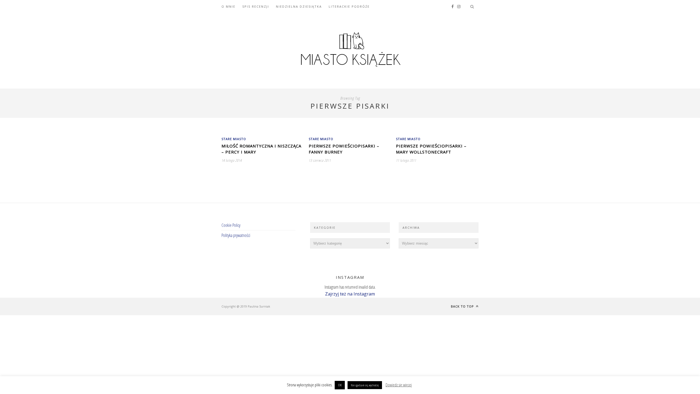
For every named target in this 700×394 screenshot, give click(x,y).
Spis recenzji (255, 6)
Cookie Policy (230, 225)
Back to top (463, 306)
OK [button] (340, 385)
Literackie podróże (349, 6)
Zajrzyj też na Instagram (350, 294)
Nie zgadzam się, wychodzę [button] (365, 385)
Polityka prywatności (235, 235)
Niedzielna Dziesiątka (299, 6)
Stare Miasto (233, 139)
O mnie (228, 6)
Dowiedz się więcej (399, 384)
